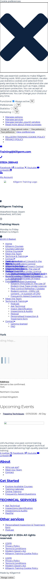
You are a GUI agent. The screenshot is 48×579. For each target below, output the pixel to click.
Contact (9, 259)
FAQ (13, 326)
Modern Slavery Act (15, 551)
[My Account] (1, 172)
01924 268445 (9, 162)
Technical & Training (15, 256)
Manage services (14, 119)
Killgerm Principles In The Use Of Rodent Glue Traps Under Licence (29, 284)
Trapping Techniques (13, 414)
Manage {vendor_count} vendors (22, 122)
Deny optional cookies (20, 129)
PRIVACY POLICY (14, 139)
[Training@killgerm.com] (1, 146)
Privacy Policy (12, 546)
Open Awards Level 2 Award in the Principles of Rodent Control (29, 274)
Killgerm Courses (14, 246)
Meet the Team (13, 254)
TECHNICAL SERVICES (18, 500)
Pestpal (15, 314)
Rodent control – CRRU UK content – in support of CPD (25, 292)
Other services (12, 519)
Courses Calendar (14, 249)
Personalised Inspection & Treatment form (24, 317)
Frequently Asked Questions (26, 296)
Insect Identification (21, 309)
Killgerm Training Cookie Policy (21, 553)
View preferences (38, 129)
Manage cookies (7, 578)
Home (8, 243)
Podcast (15, 303)
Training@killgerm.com (15, 151)
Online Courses (13, 251)
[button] (24, 37)
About (5, 461)
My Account (6, 177)
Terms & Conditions (15, 548)
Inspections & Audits (22, 311)
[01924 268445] (1, 157)
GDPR (8, 543)
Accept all (5, 129)
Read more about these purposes (23, 124)
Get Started (9, 481)
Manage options (14, 117)
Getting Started (13, 261)
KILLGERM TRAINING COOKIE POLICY (25, 137)
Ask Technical (18, 306)
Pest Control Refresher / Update (28, 288)
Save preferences (8, 132)
